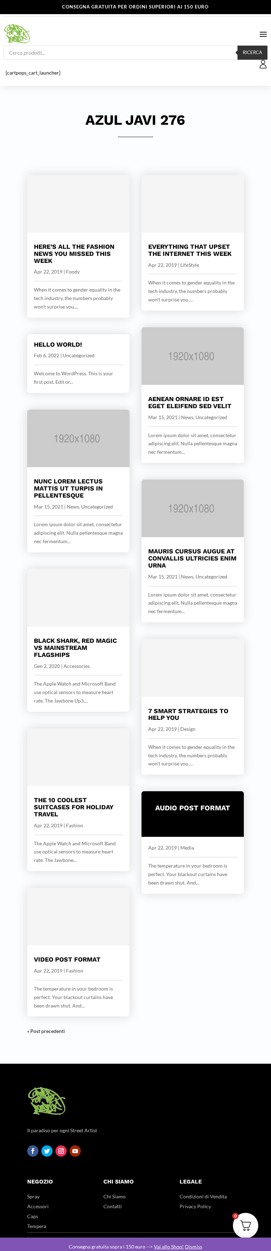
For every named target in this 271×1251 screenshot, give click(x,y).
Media (187, 848)
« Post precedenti (46, 1031)
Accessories (77, 666)
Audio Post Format (192, 808)
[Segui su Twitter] (47, 1151)
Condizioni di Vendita (203, 1196)
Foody (73, 272)
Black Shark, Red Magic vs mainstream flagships (75, 647)
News (73, 507)
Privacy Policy (195, 1206)
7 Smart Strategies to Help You (188, 714)
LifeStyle (189, 265)
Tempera (36, 1226)
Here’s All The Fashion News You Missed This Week (74, 253)
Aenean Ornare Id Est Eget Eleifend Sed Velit (189, 402)
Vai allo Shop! (169, 1247)
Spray (33, 1196)
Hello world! (58, 344)
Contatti (112, 1206)
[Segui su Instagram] (61, 1151)
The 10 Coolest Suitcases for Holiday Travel (73, 807)
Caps (32, 1216)
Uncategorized (79, 355)
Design (187, 729)
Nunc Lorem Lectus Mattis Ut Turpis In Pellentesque (68, 488)
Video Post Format (67, 959)
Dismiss (193, 1247)
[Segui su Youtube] (75, 1151)
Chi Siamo (114, 1196)
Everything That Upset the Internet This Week (189, 250)
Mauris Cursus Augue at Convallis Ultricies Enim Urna (192, 558)
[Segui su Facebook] (32, 1151)
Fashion (74, 825)
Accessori (38, 1206)
